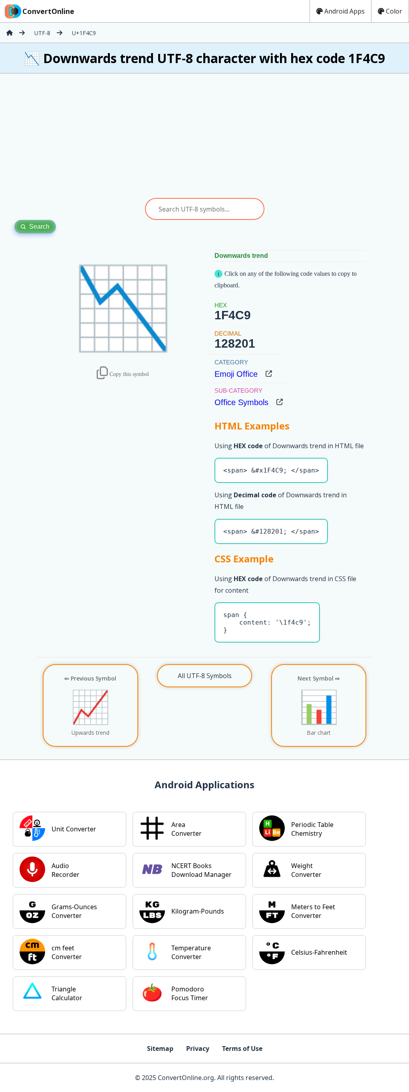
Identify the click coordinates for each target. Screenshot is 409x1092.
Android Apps (344, 11)
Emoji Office (236, 374)
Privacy (197, 1048)
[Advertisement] (204, 136)
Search (39, 226)
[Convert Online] (9, 33)
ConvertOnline (48, 11)
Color (394, 11)
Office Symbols (241, 402)
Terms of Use (242, 1048)
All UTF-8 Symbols (205, 675)
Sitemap (160, 1048)
